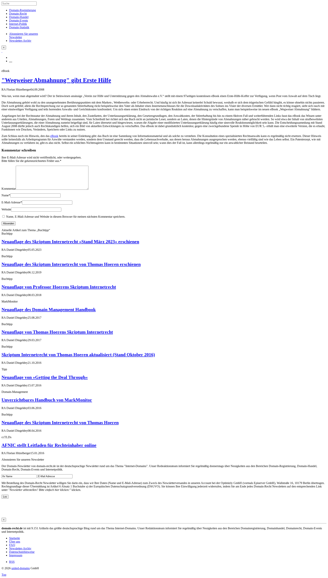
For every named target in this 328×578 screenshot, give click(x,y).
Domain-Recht (18, 13)
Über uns (14, 541)
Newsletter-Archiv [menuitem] (20, 40)
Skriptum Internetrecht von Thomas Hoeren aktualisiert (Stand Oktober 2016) (78, 354)
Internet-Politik (18, 23)
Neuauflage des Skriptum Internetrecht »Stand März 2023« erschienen (70, 241)
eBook (54, 136)
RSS (12, 561)
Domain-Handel (18, 17)
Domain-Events (18, 20)
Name (6, 195)
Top (4, 574)
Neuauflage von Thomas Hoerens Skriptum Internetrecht (57, 332)
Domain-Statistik (19, 27)
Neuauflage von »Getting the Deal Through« (45, 377)
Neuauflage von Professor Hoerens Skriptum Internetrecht (59, 286)
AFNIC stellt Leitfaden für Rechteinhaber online (49, 445)
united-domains (20, 568)
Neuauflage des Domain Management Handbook (49, 309)
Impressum (15, 555)
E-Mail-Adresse (12, 202)
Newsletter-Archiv (20, 548)
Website (6, 209)
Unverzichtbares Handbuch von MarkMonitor (47, 399)
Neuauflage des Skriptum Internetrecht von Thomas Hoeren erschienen (71, 264)
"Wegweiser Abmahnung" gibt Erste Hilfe (56, 80)
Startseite (14, 538)
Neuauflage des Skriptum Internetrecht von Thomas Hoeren (60, 422)
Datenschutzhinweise (22, 551)
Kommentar (9, 188)
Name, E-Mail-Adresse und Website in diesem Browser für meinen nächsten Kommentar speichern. (65, 216)
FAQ (12, 545)
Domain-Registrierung (22, 10)
